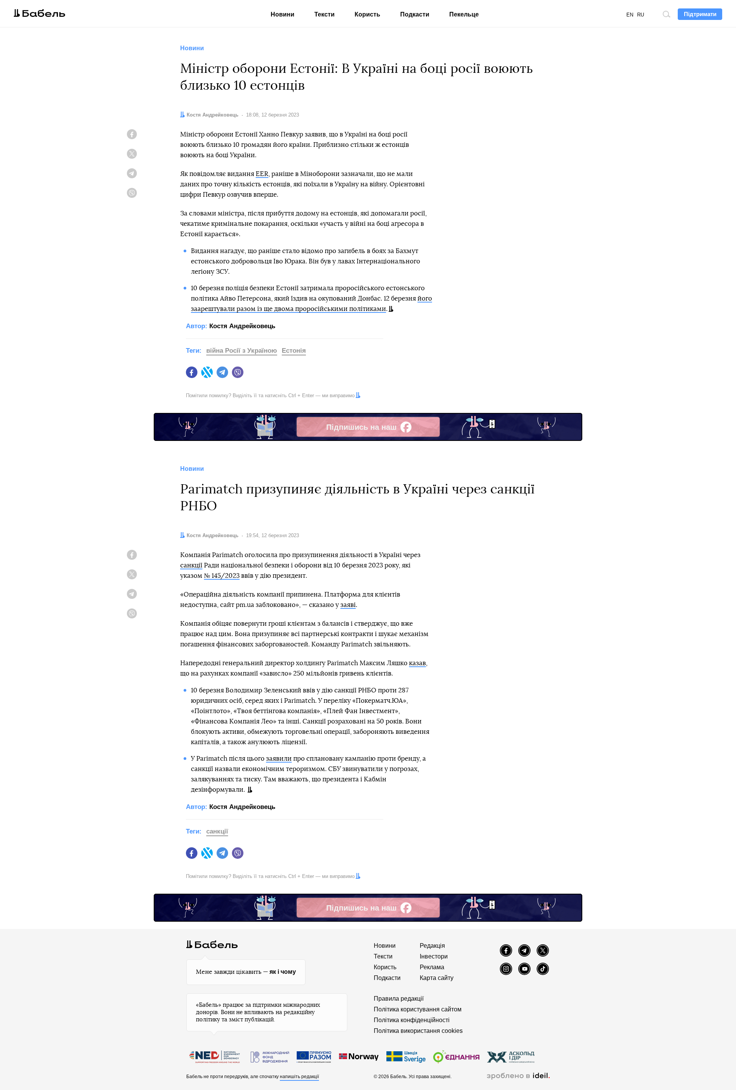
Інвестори (434, 956)
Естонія (294, 350)
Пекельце (464, 14)
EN (629, 15)
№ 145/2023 (222, 575)
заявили (279, 758)
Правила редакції (399, 998)
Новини (282, 14)
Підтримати (700, 14)
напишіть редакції (299, 1076)
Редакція (432, 945)
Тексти (324, 14)
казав (417, 663)
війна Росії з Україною (241, 350)
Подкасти (414, 14)
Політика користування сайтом (418, 1009)
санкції (191, 565)
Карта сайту (436, 978)
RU (640, 15)
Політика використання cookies (418, 1031)
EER (262, 174)
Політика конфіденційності (412, 1020)
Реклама (432, 967)
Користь (367, 14)
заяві (348, 605)
